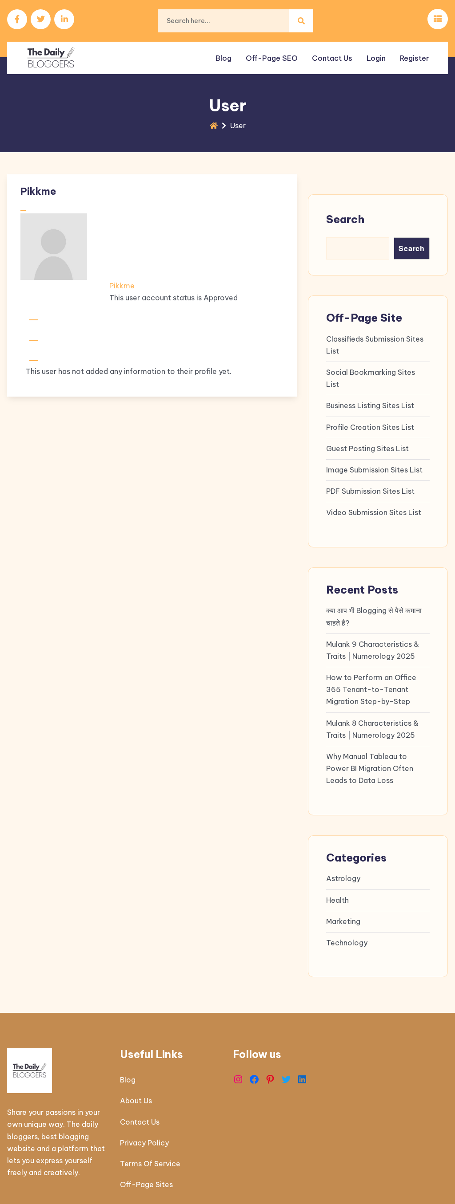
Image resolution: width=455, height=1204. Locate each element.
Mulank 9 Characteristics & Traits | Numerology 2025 (372, 650)
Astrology (343, 878)
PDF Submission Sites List (370, 491)
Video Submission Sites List (373, 512)
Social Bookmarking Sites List (370, 378)
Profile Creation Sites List (370, 427)
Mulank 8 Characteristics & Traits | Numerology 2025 (372, 729)
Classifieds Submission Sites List (374, 344)
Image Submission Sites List (374, 469)
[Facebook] (254, 1079)
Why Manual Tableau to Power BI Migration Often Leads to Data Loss (369, 768)
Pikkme (122, 285)
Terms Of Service (150, 1163)
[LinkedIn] (302, 1079)
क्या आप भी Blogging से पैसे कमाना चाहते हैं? (374, 616)
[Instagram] (238, 1079)
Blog (223, 58)
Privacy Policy (144, 1142)
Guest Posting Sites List (367, 448)
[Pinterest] (270, 1079)
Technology (346, 942)
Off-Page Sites (146, 1184)
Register (414, 58)
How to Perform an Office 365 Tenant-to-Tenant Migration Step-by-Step (371, 689)
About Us (136, 1100)
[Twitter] (286, 1079)
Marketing (343, 921)
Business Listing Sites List (370, 405)
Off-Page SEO (272, 58)
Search (345, 219)
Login (376, 58)
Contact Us (332, 58)
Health (337, 900)
